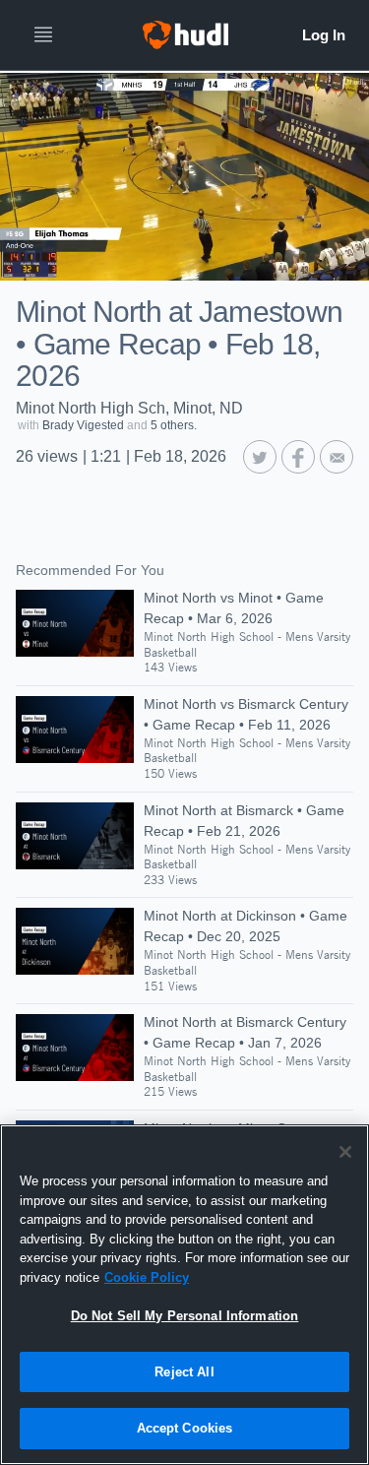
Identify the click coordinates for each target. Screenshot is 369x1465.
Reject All (184, 1372)
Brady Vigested (83, 425)
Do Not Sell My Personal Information (185, 1315)
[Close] (345, 1152)
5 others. (174, 425)
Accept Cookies (185, 1428)
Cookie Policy (146, 1277)
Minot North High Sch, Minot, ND (129, 408)
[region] (184, 1294)
